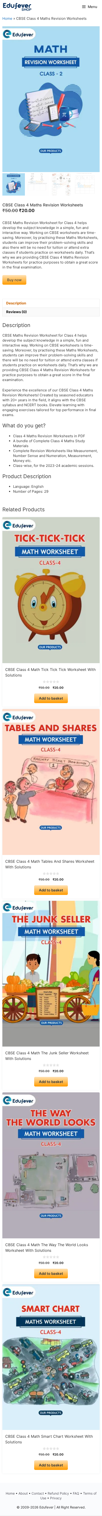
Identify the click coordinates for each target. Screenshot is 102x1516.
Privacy (56, 1498)
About (23, 1493)
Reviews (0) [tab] (16, 312)
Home (7, 18)
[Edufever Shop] (17, 7)
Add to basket (51, 698)
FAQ (76, 1493)
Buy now (14, 280)
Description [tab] (16, 303)
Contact (38, 1493)
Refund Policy (58, 1493)
